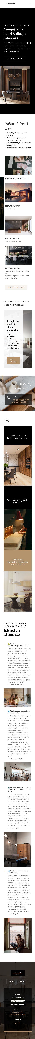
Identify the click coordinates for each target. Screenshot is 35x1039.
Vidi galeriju (13, 360)
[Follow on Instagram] (19, 1023)
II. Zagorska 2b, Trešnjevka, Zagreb (17, 1013)
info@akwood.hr (19, 402)
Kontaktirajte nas (15, 59)
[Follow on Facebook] (15, 1023)
